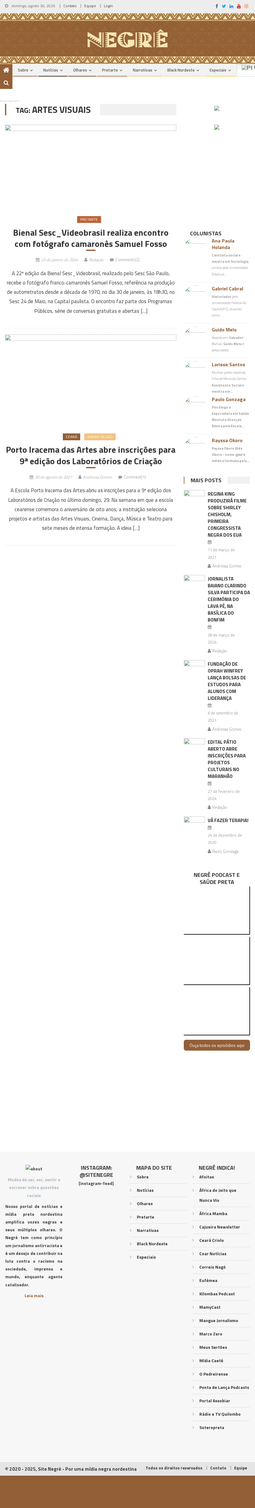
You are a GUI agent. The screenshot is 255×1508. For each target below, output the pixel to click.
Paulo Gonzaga (229, 399)
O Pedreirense (213, 1374)
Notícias (50, 70)
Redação (96, 260)
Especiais (218, 70)
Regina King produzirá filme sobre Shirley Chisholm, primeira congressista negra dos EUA (227, 514)
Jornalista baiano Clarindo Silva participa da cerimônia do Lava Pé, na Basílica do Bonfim (229, 599)
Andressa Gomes (97, 477)
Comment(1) (135, 477)
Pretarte (110, 70)
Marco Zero (210, 1333)
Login (108, 6)
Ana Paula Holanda (223, 244)
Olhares (80, 70)
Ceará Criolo (211, 1240)
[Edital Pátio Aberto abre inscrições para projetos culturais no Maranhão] (194, 745)
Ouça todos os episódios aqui (216, 1045)
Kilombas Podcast (217, 1293)
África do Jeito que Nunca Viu (217, 1195)
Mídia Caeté (211, 1360)
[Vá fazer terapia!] (194, 824)
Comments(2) (127, 260)
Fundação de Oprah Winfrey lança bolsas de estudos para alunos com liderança (227, 681)
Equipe (90, 6)
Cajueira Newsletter (219, 1227)
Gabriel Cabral (227, 288)
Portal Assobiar (214, 1400)
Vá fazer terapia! (228, 820)
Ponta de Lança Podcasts (224, 1387)
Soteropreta (211, 1427)
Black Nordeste (181, 70)
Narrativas (142, 70)
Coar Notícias (212, 1253)
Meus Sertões (213, 1347)
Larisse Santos (228, 364)
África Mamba (213, 1213)
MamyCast (209, 1307)
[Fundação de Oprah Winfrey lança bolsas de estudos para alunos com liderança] (194, 667)
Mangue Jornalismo (218, 1320)
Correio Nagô (212, 1267)
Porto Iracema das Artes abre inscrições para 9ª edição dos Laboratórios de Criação (90, 455)
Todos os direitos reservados (174, 1468)
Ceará (71, 437)
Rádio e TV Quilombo (220, 1414)
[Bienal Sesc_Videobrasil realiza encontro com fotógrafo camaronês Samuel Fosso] (90, 166)
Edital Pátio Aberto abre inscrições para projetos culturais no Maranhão (227, 759)
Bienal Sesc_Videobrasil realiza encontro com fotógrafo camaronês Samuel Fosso (91, 238)
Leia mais (34, 1295)
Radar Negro (100, 437)
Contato (69, 6)
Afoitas (206, 1176)
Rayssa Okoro (227, 440)
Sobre (23, 70)
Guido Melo (224, 329)
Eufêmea (208, 1280)
